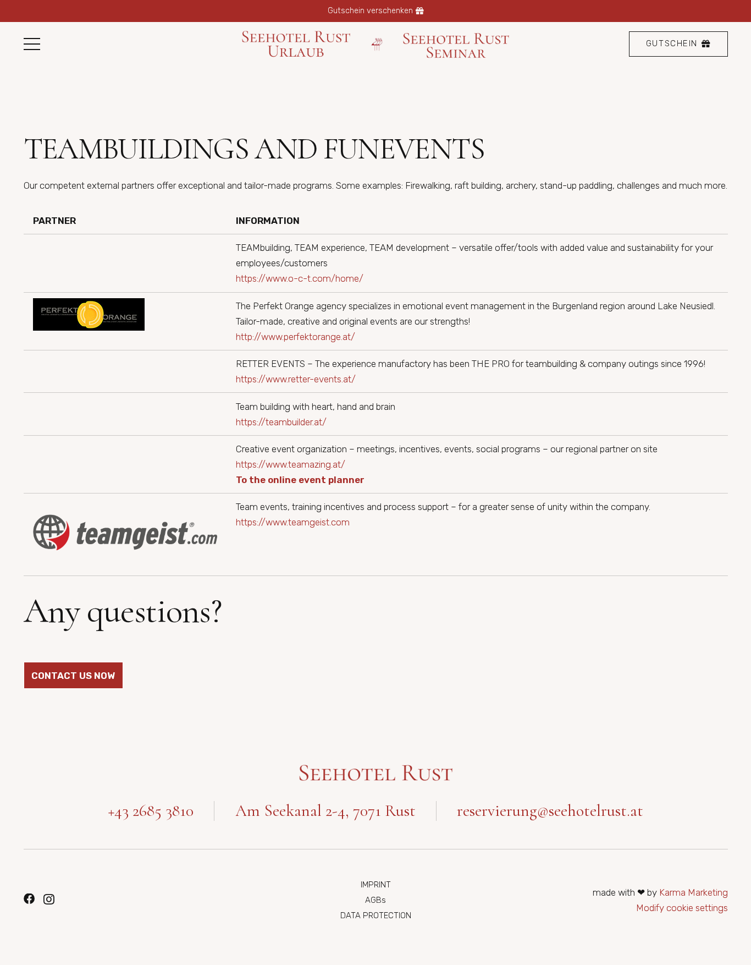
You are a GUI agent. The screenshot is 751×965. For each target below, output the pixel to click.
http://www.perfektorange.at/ (295, 336)
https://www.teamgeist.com (293, 522)
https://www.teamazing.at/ (290, 464)
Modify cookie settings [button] (682, 907)
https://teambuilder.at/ (281, 421)
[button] (31, 44)
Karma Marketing (693, 892)
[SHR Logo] (376, 773)
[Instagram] (48, 899)
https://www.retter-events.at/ (296, 379)
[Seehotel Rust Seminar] (457, 44)
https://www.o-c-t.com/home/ (299, 278)
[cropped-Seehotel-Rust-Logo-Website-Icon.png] (377, 44)
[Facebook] (29, 898)
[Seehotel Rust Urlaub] (296, 44)
